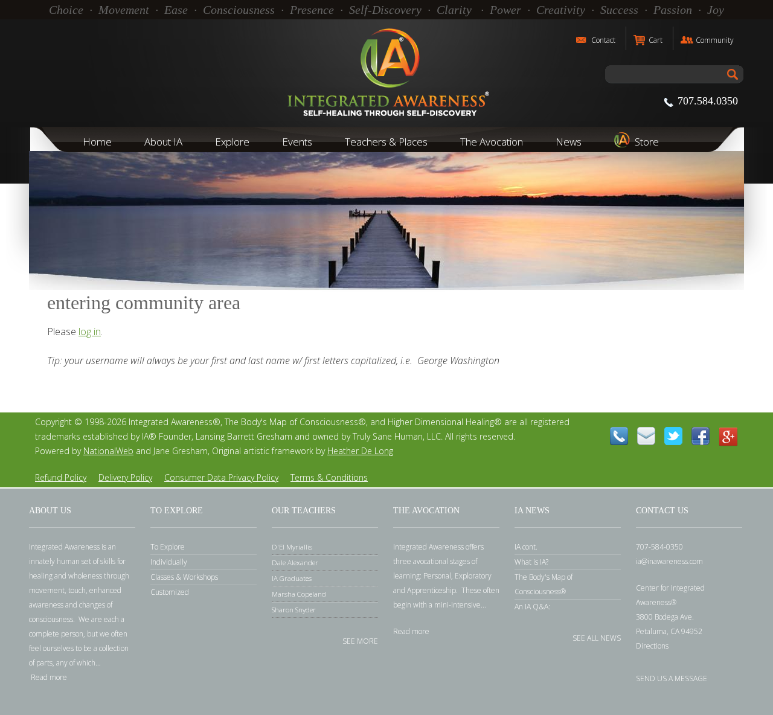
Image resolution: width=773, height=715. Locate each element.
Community (715, 40)
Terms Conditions (329, 477)
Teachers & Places (386, 142)
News (569, 142)
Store (647, 142)
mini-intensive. (458, 605)
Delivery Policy (125, 477)
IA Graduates (292, 578)
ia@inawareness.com (669, 561)
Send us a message (671, 677)
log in (90, 331)
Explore (232, 142)
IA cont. (526, 547)
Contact (603, 40)
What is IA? (531, 562)
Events (297, 142)
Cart (655, 40)
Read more (49, 677)
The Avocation (491, 142)
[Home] (386, 73)
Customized (169, 592)
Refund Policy (60, 477)
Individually (168, 562)
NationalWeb (108, 451)
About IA (163, 142)
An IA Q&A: (532, 606)
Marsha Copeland (299, 593)
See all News (597, 637)
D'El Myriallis (292, 546)
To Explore (167, 547)
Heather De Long (360, 451)
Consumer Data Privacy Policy (221, 477)
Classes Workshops (184, 577)
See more (360, 640)
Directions (652, 646)
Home (97, 142)
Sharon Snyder (294, 609)
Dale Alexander (295, 562)
